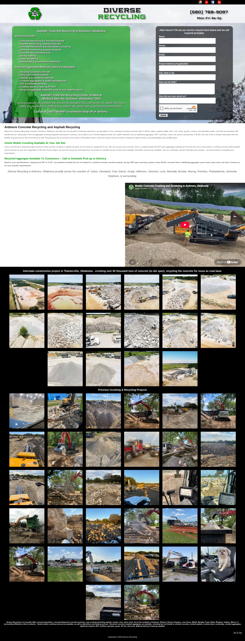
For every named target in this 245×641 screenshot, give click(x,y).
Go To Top (238, 632)
